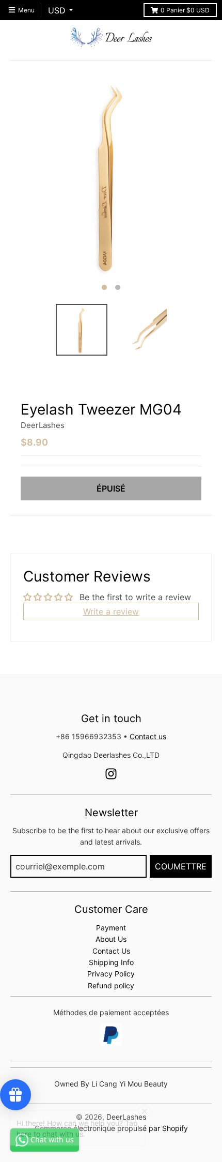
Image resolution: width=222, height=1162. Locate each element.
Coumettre (181, 866)
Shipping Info (111, 962)
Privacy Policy (111, 973)
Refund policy (111, 985)
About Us (111, 939)
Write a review (111, 611)
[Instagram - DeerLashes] (111, 774)
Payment (111, 927)
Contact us (148, 736)
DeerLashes (43, 425)
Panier (185, 10)
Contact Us (111, 950)
